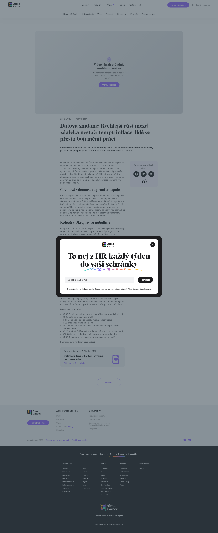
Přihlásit (145, 279)
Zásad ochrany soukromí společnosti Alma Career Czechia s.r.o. (123, 289)
